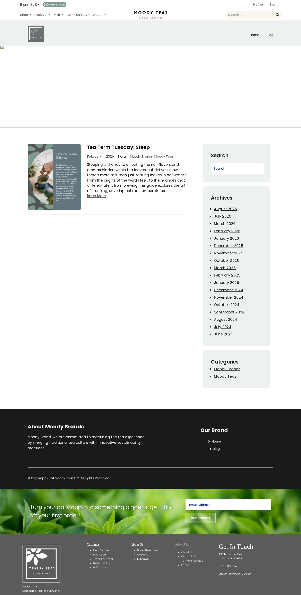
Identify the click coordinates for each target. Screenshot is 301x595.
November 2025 (228, 253)
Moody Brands (141, 156)
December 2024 (228, 289)
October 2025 (226, 260)
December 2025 (228, 245)
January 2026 (226, 238)
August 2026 (225, 208)
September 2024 (229, 312)
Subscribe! (200, 518)
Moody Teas (164, 156)
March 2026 (224, 223)
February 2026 (227, 231)
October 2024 (226, 304)
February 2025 (227, 275)
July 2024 (222, 326)
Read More (96, 195)
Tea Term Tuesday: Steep (118, 147)
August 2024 (225, 319)
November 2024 (228, 297)
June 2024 (223, 334)
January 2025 (226, 282)
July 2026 (222, 216)
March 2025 (225, 267)
